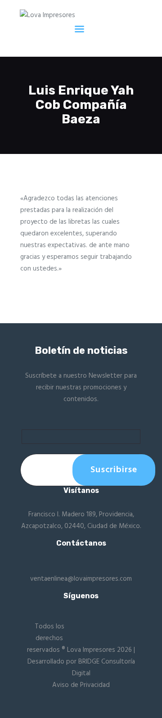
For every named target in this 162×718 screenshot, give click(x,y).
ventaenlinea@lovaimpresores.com (81, 578)
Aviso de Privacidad (81, 685)
